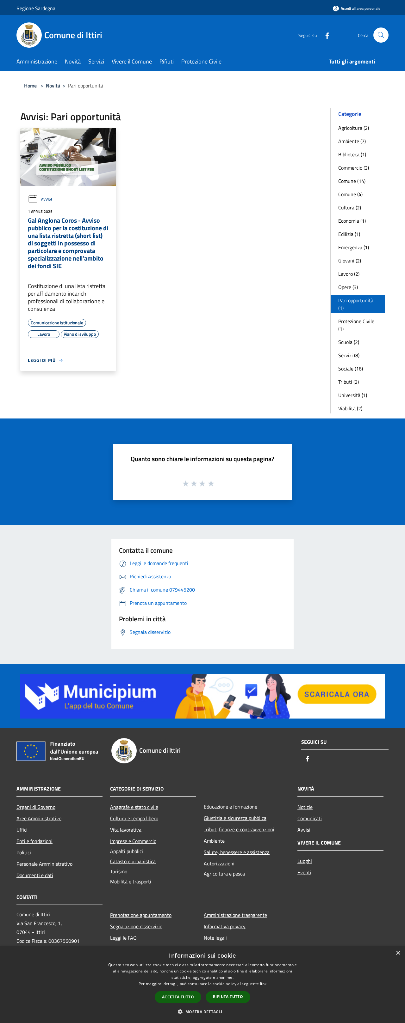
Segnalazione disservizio (136, 926)
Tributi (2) (348, 382)
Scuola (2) (348, 342)
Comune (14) (351, 181)
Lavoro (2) (348, 274)
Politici (23, 852)
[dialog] (202, 984)
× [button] (398, 953)
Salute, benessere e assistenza (237, 852)
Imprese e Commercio (133, 841)
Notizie (305, 807)
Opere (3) (348, 287)
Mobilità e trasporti (130, 881)
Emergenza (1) (353, 247)
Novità (53, 85)
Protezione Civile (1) (356, 325)
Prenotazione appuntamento (140, 915)
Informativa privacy (225, 926)
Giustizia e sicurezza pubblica (235, 818)
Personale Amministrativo (44, 864)
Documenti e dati (34, 875)
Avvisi (46, 199)
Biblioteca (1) (352, 154)
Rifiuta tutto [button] (228, 996)
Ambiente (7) (352, 141)
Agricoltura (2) (353, 128)
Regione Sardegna (35, 8)
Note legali (215, 938)
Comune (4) (350, 194)
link (263, 983)
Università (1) (352, 395)
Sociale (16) (350, 368)
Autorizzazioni (219, 863)
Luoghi (304, 861)
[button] (202, 1011)
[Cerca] (381, 35)
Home (30, 85)
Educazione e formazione (230, 806)
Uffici (22, 829)
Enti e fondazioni (34, 841)
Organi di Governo (35, 807)
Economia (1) (352, 221)
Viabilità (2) (350, 408)
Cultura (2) (349, 207)
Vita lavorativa (125, 829)
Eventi (304, 872)
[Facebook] (324, 35)
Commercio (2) (353, 168)
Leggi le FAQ (123, 938)
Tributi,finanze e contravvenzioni (239, 829)
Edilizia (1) (349, 234)
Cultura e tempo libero (134, 818)
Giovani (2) (349, 260)
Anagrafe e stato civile (134, 807)
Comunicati (309, 818)
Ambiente (214, 841)
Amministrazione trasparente (235, 915)
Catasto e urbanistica (133, 861)
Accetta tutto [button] (178, 997)
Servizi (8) (348, 355)
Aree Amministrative (38, 818)
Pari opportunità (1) (355, 304)
